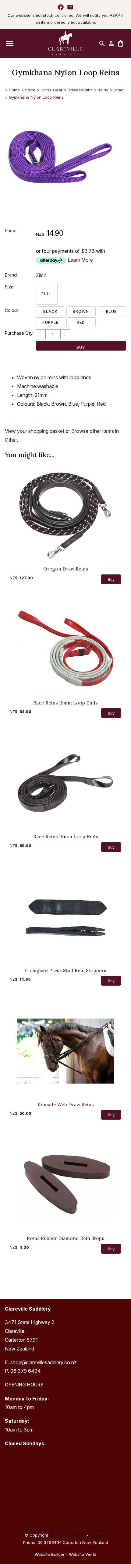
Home (14, 89)
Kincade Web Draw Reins (65, 1104)
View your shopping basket (34, 431)
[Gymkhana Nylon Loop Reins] (60, 210)
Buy (80, 347)
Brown (81, 311)
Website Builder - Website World (65, 1554)
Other (118, 89)
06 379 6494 (25, 1371)
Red (81, 322)
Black (50, 311)
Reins (103, 89)
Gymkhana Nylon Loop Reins (36, 97)
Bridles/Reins (80, 89)
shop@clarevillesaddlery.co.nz (43, 1362)
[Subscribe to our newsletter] (70, 7)
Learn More (80, 260)
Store (30, 89)
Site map (98, 1535)
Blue (111, 311)
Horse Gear (51, 89)
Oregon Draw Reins (65, 569)
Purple (50, 322)
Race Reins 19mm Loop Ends (65, 836)
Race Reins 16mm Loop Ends (65, 703)
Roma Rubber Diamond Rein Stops (65, 1238)
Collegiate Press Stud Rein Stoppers (65, 970)
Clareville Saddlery (67, 1535)
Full (46, 293)
